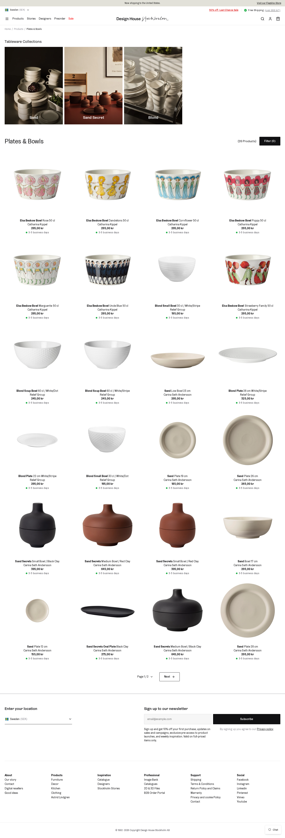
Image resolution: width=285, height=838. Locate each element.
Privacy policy (265, 729)
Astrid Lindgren (60, 797)
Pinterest (242, 793)
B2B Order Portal (154, 793)
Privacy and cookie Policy (206, 797)
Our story (10, 779)
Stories (31, 18)
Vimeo (240, 797)
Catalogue (104, 779)
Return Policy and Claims (205, 788)
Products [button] (18, 18)
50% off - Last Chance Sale (223, 10)
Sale (70, 18)
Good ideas (11, 793)
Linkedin (242, 788)
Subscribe (246, 719)
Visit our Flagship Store (269, 3)
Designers (45, 18)
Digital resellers (14, 788)
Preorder (60, 18)
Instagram (243, 784)
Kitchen (55, 788)
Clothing (56, 793)
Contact (9, 784)
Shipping (196, 779)
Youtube (242, 801)
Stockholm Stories (109, 788)
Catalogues (150, 784)
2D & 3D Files (152, 788)
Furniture (57, 779)
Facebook (243, 779)
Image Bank (151, 779)
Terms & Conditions (202, 784)
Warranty (196, 793)
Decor (55, 784)
